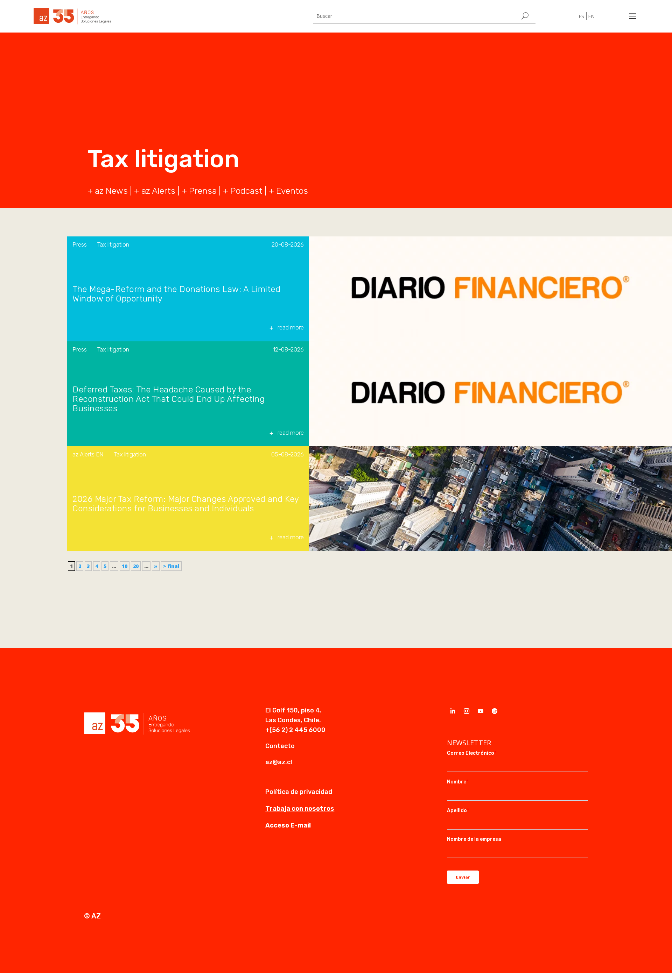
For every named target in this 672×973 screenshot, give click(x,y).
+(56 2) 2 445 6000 (295, 730)
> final (171, 566)
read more (291, 327)
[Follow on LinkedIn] (452, 711)
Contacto (280, 746)
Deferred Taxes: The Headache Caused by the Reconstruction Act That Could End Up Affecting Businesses (168, 399)
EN (591, 16)
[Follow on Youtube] (480, 711)
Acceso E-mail (288, 825)
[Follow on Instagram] (466, 711)
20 (136, 566)
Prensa (203, 191)
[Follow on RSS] (494, 711)
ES (581, 16)
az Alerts (158, 191)
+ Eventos (288, 191)
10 (124, 566)
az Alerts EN (88, 454)
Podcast (246, 191)
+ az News (108, 191)
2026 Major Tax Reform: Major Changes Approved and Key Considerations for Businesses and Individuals (185, 504)
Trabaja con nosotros (299, 808)
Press (79, 244)
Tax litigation (113, 244)
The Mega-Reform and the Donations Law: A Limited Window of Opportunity (176, 294)
